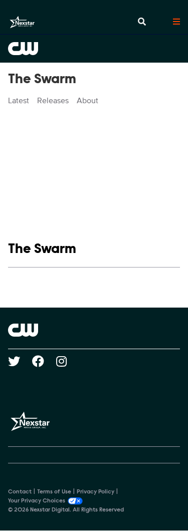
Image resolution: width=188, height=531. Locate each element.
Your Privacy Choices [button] (36, 501)
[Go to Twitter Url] (20, 361)
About (87, 101)
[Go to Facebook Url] (44, 361)
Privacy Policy (95, 492)
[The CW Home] (94, 49)
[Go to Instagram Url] (67, 361)
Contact (20, 492)
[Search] (142, 22)
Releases (53, 101)
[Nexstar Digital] (22, 22)
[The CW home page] (94, 330)
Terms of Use (54, 492)
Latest (18, 101)
